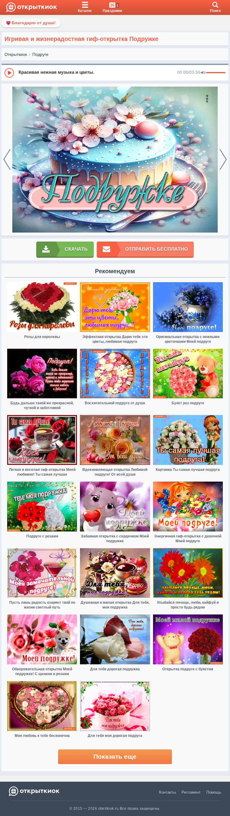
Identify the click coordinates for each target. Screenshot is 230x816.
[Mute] (203, 73)
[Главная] (32, 7)
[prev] (7, 160)
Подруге (40, 54)
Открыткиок (15, 54)
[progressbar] (216, 73)
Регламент (191, 792)
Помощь (213, 792)
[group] (115, 72)
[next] (223, 160)
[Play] (9, 73)
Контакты (167, 792)
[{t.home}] (34, 791)
